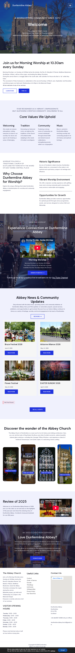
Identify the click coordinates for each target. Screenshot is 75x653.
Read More (11, 353)
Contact (29, 578)
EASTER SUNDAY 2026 (50, 383)
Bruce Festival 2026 (13, 344)
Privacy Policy (31, 591)
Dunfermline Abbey (22, 5)
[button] (10, 91)
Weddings (30, 585)
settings (53, 651)
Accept (63, 650)
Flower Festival (11, 383)
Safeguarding (31, 589)
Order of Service (32, 580)
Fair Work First (31, 593)
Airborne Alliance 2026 (50, 344)
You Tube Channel (60, 277)
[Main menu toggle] (70, 5)
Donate (29, 582)
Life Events (30, 587)
